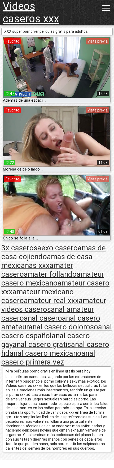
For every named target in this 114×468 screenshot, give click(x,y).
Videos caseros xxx (31, 12)
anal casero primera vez (48, 357)
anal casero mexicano (45, 353)
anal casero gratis (42, 344)
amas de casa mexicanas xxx (47, 261)
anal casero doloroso (63, 326)
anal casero (43, 318)
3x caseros (19, 247)
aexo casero (57, 247)
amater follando (50, 274)
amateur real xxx (51, 300)
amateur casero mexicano (52, 278)
